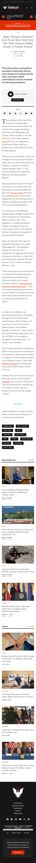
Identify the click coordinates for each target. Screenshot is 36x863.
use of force (8, 447)
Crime (18, 430)
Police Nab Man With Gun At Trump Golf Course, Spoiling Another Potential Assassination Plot (17, 532)
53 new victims (17, 193)
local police (20, 434)
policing (6, 443)
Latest (4, 626)
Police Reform (26, 439)
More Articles (17, 100)
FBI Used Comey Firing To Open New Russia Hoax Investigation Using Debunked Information (16, 608)
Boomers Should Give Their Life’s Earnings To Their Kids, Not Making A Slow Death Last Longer (18, 658)
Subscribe (18, 852)
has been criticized (9, 363)
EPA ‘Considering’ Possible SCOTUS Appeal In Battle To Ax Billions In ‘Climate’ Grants (15, 492)
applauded (6, 381)
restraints (18, 443)
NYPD (5, 439)
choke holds (7, 430)
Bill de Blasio (22, 426)
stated (4, 141)
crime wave (7, 434)
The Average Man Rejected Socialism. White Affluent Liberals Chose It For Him (17, 695)
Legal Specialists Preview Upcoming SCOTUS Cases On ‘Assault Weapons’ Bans (18, 570)
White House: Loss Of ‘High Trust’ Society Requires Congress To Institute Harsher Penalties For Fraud (18, 767)
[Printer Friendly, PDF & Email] (31, 113)
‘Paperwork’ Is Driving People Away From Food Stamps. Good (17, 731)
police (14, 439)
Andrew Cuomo (8, 426)
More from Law (9, 460)
